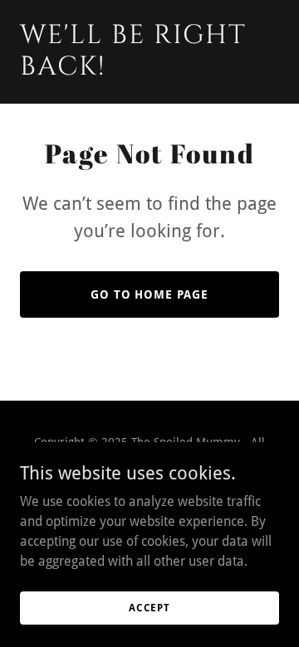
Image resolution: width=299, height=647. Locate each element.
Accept (149, 607)
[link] (149, 70)
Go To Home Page (150, 294)
